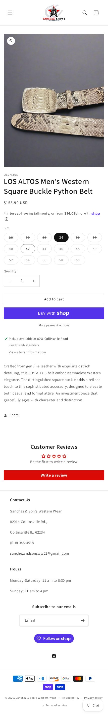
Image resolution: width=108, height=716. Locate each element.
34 (61, 237)
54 (30, 261)
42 (28, 248)
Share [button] (14, 415)
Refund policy (70, 697)
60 (80, 261)
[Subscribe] (82, 620)
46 (64, 249)
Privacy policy (93, 697)
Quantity (10, 271)
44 (47, 249)
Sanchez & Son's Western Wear (36, 697)
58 (64, 261)
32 (47, 238)
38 (97, 238)
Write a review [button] (54, 475)
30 (30, 238)
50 (97, 249)
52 (13, 261)
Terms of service (56, 705)
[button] (10, 12)
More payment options (54, 325)
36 (80, 238)
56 (47, 261)
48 (80, 249)
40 (13, 249)
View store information (27, 352)
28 (13, 238)
